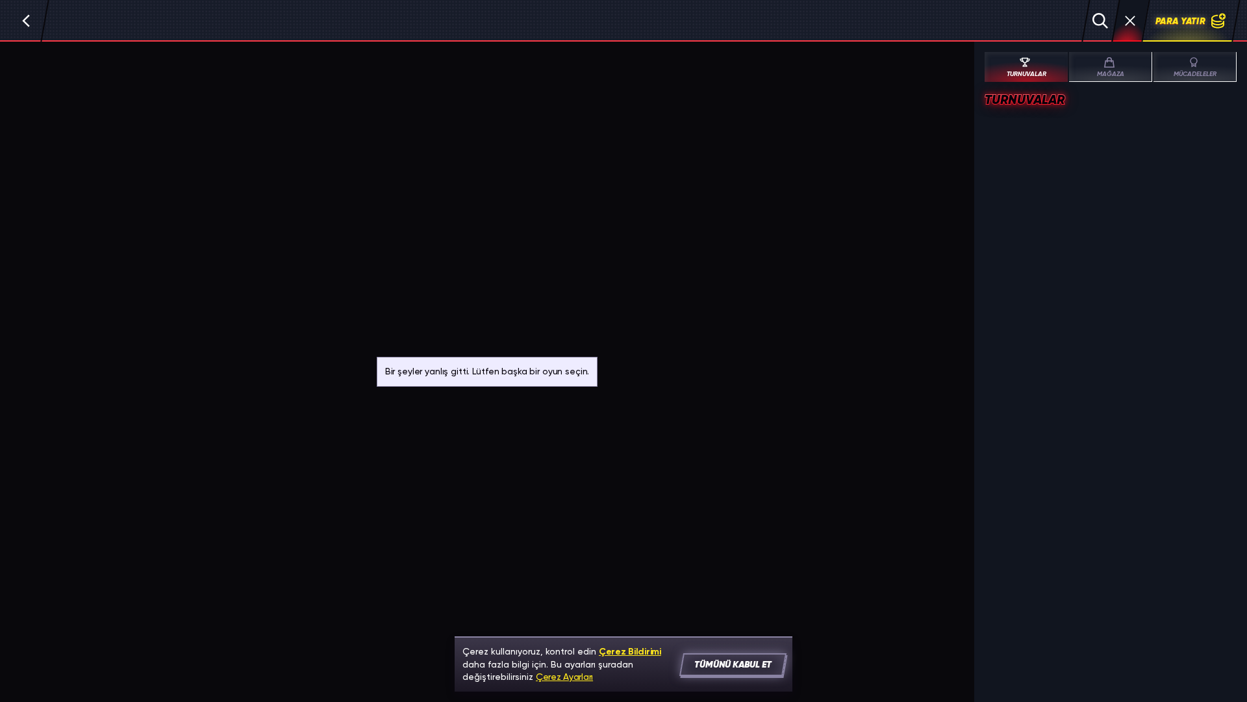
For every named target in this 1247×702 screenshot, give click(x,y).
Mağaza (1110, 74)
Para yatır (1180, 21)
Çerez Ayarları (564, 676)
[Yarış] (1130, 21)
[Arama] (1100, 21)
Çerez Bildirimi (630, 651)
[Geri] (25, 21)
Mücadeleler (1195, 74)
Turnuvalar (1026, 74)
